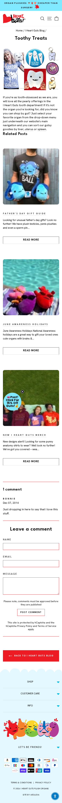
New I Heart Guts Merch (24, 435)
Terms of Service (47, 626)
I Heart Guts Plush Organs (35, 788)
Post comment (31, 612)
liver (21, 129)
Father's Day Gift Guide (24, 214)
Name (7, 539)
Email (7, 556)
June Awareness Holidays (25, 324)
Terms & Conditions (21, 782)
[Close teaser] (22, 391)
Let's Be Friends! (30, 747)
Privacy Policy (24, 626)
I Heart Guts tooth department (22, 105)
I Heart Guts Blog (35, 30)
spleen (42, 129)
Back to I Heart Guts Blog (33, 656)
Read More (31, 239)
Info (30, 705)
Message (10, 573)
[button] (12, 402)
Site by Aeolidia (31, 795)
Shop (30, 681)
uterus (29, 129)
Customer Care (30, 693)
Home (19, 30)
